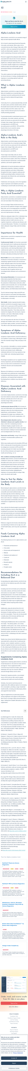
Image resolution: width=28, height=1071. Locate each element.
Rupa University (14, 1023)
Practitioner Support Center (14, 1018)
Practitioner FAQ (14, 1016)
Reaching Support (14, 1031)
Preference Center (14, 1068)
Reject (14, 1063)
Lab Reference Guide (14, 1021)
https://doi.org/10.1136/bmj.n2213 (17, 831)
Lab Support (14, 1033)
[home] (5, 2)
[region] (14, 1053)
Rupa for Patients (14, 1029)
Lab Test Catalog (14, 1019)
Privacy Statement (18, 1052)
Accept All (14, 1058)
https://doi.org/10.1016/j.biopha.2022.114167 (14, 850)
